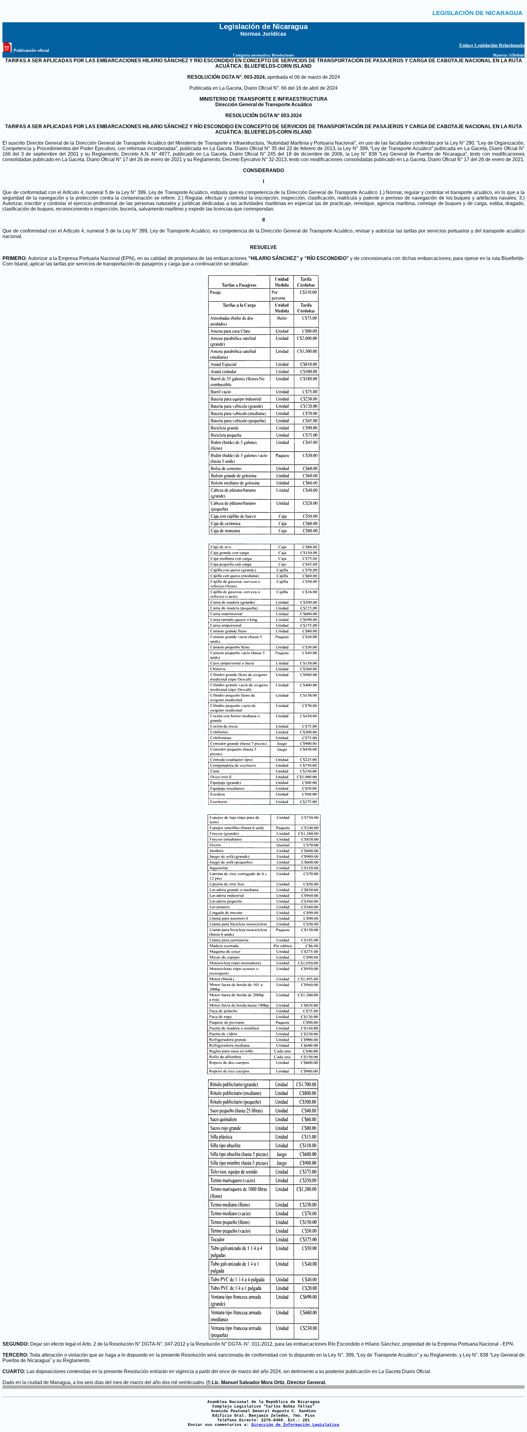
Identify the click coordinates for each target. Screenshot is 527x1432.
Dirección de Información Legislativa (295, 1425)
